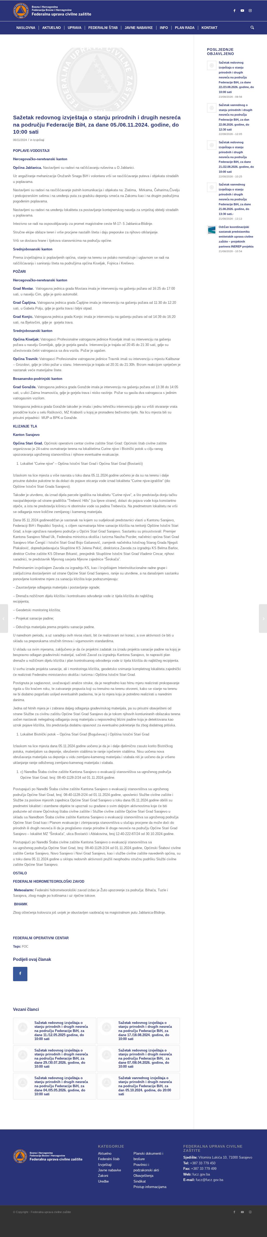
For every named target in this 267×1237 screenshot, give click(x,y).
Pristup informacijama (150, 1187)
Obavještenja (143, 1176)
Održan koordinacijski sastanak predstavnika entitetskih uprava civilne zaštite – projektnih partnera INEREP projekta (236, 236)
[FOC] (97, 79)
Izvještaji (38, 139)
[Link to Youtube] (242, 11)
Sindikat (140, 1181)
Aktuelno (104, 1153)
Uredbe (103, 1181)
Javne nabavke (109, 1170)
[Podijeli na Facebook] (20, 974)
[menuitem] (26, 27)
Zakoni (103, 1176)
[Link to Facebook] (234, 11)
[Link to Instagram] (250, 11)
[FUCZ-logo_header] (65, 10)
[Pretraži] (250, 27)
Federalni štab (108, 1159)
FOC (25, 946)
